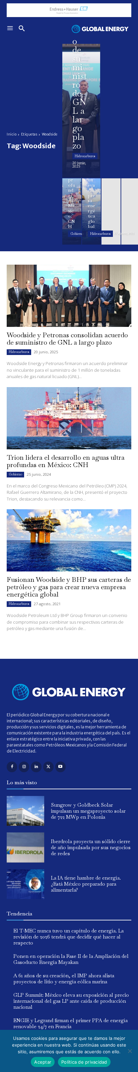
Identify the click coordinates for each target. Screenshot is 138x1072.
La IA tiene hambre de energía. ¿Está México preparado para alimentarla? (86, 884)
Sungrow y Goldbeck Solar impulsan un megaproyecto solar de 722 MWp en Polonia (88, 811)
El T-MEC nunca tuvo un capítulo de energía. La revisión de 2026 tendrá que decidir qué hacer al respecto (68, 936)
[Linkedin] (36, 767)
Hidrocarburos (85, 156)
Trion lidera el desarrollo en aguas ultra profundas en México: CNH (66, 461)
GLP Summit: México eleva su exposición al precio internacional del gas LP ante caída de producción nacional (71, 1001)
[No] (129, 1051)
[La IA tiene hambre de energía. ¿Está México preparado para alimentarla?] (25, 884)
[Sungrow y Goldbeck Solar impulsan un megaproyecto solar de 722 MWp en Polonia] (25, 811)
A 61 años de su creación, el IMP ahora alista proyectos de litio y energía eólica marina (63, 978)
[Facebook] (12, 767)
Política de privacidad (84, 1062)
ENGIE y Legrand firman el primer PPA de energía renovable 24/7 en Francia (70, 1023)
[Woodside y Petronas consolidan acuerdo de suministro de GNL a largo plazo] (81, 111)
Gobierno (77, 234)
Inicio (11, 134)
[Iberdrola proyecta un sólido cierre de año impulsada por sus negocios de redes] (25, 847)
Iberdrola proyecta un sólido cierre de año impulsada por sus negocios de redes (91, 847)
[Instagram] (24, 767)
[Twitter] (48, 767)
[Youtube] (60, 767)
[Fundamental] (69, 10)
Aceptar (42, 1062)
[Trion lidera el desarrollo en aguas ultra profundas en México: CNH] (71, 211)
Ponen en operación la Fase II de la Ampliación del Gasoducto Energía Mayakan (71, 959)
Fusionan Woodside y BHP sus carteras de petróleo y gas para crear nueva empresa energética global (69, 587)
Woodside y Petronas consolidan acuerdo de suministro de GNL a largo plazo (67, 339)
